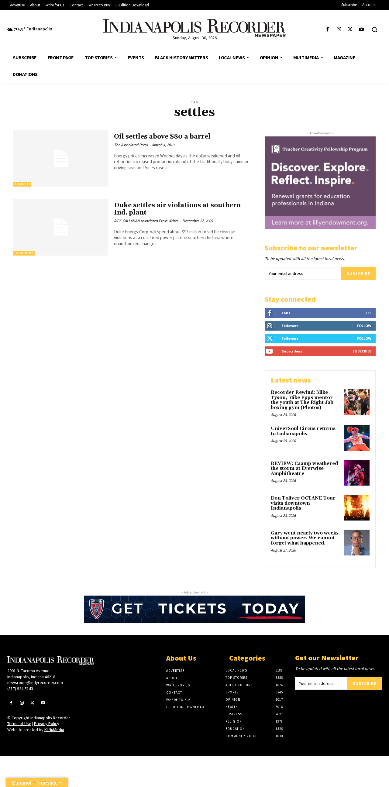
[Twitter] (350, 30)
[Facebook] (327, 30)
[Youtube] (361, 30)
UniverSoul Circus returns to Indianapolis (303, 431)
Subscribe (358, 273)
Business (22, 184)
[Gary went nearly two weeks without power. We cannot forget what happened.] (357, 542)
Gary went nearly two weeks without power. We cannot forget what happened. (305, 538)
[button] (374, 29)
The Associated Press (131, 144)
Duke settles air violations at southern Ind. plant (177, 208)
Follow (364, 325)
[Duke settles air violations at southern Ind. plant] (60, 227)
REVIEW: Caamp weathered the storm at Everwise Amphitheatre (304, 468)
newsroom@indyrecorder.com (35, 682)
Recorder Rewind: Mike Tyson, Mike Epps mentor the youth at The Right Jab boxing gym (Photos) (302, 400)
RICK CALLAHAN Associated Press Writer (146, 220)
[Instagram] (339, 30)
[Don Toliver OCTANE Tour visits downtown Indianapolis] (357, 508)
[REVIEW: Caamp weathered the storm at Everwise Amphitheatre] (357, 473)
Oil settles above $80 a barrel (162, 137)
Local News (24, 253)
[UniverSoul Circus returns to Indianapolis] (357, 438)
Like (367, 313)
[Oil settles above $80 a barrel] (60, 158)
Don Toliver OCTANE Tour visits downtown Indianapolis (303, 503)
